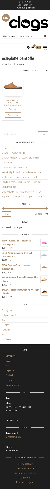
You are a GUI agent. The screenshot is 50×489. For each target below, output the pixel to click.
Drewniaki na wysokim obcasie (13, 152)
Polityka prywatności (9, 315)
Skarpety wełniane (9, 186)
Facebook (9, 375)
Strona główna (7, 310)
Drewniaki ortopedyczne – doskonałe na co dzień (20, 157)
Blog (7, 365)
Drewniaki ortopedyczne (25, 468)
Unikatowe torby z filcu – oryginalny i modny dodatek (21, 191)
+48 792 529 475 (25, 2)
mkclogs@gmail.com (25, 5)
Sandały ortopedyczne (25, 463)
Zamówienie (6, 339)
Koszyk (4, 320)
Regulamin (6, 329)
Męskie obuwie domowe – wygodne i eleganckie (20, 177)
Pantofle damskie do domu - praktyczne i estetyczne (21, 181)
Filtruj (7, 214)
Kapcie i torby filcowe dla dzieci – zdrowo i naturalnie (21, 172)
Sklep (4, 334)
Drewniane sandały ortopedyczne (14, 167)
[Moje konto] (28, 47)
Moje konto (6, 324)
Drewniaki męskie (8, 148)
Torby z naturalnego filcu (25, 482)
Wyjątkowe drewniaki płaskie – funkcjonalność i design (22, 196)
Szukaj (43, 134)
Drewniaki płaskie (25, 477)
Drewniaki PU (7, 162)
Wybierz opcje (13, 115)
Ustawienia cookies (13, 384)
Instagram (9, 380)
